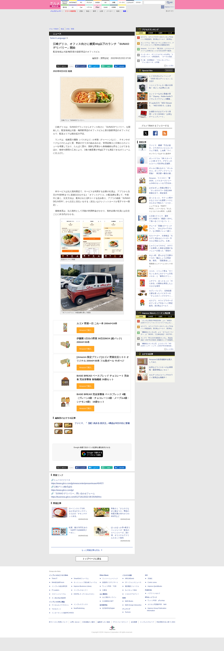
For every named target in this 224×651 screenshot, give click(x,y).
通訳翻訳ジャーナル (132, 586)
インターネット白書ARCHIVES (63, 613)
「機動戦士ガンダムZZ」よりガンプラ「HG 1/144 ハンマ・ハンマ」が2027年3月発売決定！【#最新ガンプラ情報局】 (156, 346)
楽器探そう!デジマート (110, 582)
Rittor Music (104, 575)
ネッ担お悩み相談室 (59, 598)
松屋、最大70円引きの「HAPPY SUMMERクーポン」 (78, 530)
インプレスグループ (147, 622)
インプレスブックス (81, 604)
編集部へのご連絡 (103, 622)
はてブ (95, 66)
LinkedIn (121, 66)
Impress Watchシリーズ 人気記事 (156, 313)
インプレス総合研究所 (59, 586)
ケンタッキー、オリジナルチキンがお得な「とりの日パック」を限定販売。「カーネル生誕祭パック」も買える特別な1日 (157, 56)
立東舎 (104, 590)
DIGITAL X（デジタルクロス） (84, 594)
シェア (82, 66)
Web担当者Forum (58, 582)
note (108, 66)
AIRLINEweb (129, 578)
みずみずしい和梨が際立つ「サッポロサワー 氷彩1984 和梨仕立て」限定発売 (160, 190)
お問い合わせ (75, 622)
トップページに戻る (92, 559)
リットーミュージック (110, 578)
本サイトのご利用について (58, 622)
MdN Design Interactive (133, 605)
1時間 (141, 33)
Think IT (54, 578)
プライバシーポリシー (120, 622)
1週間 (160, 33)
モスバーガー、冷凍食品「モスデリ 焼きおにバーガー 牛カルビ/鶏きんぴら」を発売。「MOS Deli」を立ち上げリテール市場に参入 (161, 241)
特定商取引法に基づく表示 (166, 622)
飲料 (94, 11)
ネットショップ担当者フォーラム (85, 582)
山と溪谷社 (103, 594)
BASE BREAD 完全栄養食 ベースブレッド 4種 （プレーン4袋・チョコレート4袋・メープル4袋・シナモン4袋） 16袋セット (103, 398)
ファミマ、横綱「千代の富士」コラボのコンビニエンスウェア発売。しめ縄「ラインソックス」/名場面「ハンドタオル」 (161, 150)
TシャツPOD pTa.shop (156, 600)
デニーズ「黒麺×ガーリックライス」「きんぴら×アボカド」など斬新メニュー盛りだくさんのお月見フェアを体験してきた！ (161, 231)
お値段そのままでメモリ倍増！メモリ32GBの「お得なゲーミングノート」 (160, 114)
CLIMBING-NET (107, 601)
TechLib (128, 612)
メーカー (109, 11)
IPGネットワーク (151, 597)
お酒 (101, 11)
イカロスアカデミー (132, 594)
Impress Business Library (83, 586)
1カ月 (170, 33)
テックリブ (126, 609)
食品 (87, 11)
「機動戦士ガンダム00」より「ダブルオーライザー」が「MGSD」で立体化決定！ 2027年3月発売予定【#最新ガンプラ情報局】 (157, 334)
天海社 (150, 578)
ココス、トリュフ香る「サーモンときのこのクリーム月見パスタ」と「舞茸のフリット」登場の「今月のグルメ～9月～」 (161, 276)
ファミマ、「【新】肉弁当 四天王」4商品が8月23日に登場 (102, 423)
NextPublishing (79, 608)
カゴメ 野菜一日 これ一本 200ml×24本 (97, 323)
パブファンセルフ (154, 593)
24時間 (150, 33)
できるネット (56, 609)
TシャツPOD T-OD (109, 586)
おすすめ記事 (147, 354)
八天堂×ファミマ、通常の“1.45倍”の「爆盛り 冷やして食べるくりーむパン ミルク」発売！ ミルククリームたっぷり (161, 221)
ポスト (64, 66)
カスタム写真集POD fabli (157, 604)
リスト (71, 66)
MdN (124, 598)
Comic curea (152, 582)
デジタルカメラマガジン (60, 605)
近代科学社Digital (108, 608)
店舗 (81, 11)
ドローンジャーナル (59, 594)
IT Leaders (55, 590)
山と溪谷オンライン (109, 597)
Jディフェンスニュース (133, 582)
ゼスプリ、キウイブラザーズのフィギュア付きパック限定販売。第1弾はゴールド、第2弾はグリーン (157, 39)
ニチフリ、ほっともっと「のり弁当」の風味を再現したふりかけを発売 (161, 283)
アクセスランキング (150, 29)
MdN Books (129, 601)
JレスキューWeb (131, 590)
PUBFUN (148, 590)
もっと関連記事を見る (91, 550)
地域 (117, 11)
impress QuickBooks (155, 586)
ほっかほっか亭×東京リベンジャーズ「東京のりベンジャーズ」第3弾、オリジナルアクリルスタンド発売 (120, 532)
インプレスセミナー (81, 590)
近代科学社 (103, 605)
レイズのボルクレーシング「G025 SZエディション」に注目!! (161, 78)
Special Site (147, 71)
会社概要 (134, 622)
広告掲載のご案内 (88, 622)
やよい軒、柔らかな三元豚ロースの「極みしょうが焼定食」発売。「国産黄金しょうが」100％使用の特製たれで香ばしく (161, 260)
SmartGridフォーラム (81, 578)
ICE (146, 575)
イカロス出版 (127, 575)
